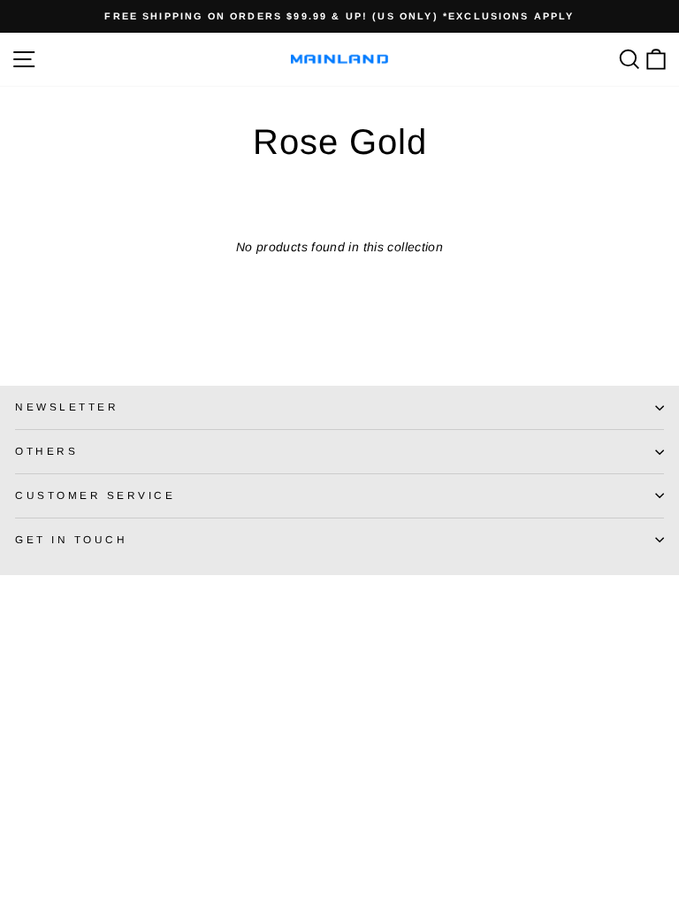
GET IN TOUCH (71, 539)
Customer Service (95, 495)
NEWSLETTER (66, 406)
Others (46, 451)
